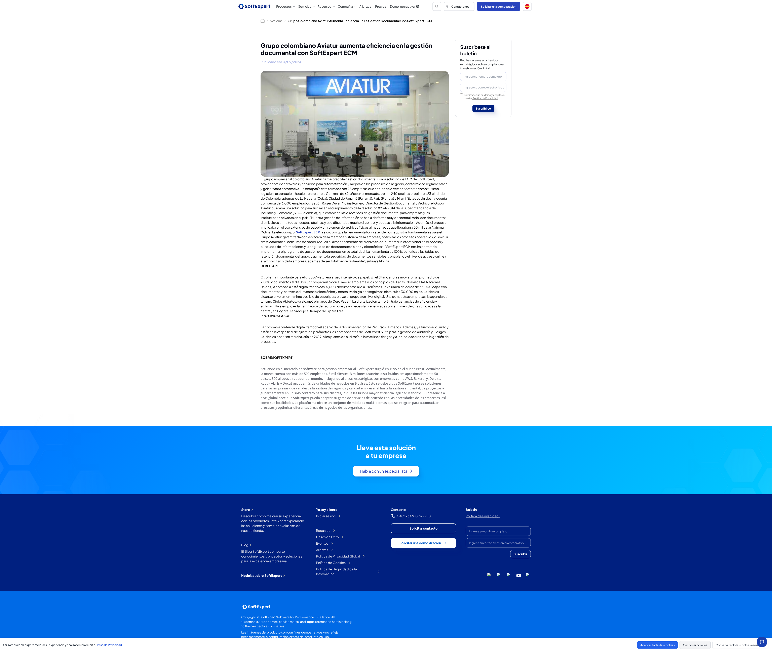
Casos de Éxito (327, 537)
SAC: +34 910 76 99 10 (414, 516)
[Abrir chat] (762, 642)
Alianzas (365, 6)
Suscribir (520, 554)
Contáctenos (460, 6)
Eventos (322, 543)
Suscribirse (483, 108)
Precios (380, 6)
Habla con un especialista (383, 470)
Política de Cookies (331, 563)
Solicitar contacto (423, 528)
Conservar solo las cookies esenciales (740, 645)
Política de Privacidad (485, 98)
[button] (527, 6)
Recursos (323, 530)
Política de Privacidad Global (338, 556)
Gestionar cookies (695, 645)
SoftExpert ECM (308, 232)
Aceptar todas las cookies (657, 645)
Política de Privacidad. (483, 516)
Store (245, 509)
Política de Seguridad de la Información (336, 571)
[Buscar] (436, 6)
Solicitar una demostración (498, 6)
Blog (244, 545)
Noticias (276, 21)
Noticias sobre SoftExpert (261, 575)
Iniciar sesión (326, 516)
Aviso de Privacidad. (109, 645)
